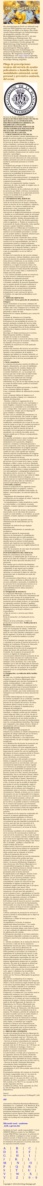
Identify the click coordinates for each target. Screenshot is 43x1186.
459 (4, 1099)
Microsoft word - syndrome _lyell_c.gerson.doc (15, 1124)
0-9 (34, 1177)
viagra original (23, 56)
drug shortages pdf (21, 6)
